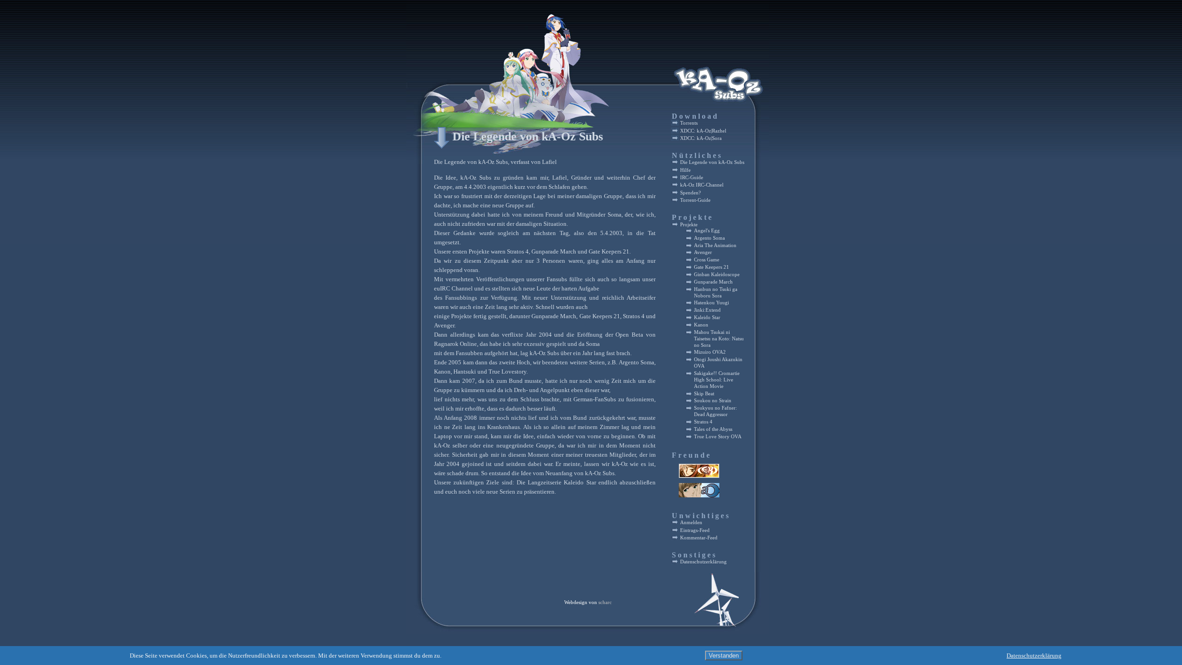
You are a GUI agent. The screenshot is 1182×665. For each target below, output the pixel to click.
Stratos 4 (703, 421)
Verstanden (724, 655)
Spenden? (690, 192)
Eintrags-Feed (695, 530)
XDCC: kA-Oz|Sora (701, 138)
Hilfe (685, 170)
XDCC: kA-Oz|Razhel (703, 130)
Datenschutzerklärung (703, 561)
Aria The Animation (715, 245)
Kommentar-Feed (699, 537)
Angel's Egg (707, 230)
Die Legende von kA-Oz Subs (527, 136)
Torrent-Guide (695, 200)
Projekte (689, 224)
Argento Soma (709, 238)
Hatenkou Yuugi (711, 302)
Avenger (703, 252)
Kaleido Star (707, 317)
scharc (605, 602)
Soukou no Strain (712, 400)
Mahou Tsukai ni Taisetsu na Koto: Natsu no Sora (719, 339)
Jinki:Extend (707, 310)
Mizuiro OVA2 (710, 352)
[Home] (515, 115)
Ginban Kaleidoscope (717, 274)
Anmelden (691, 522)
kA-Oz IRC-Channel (702, 184)
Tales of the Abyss (713, 429)
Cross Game (706, 259)
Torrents (689, 123)
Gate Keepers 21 (711, 267)
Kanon (701, 324)
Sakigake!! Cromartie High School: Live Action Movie (717, 380)
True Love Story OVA (718, 436)
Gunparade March (713, 281)
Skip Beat (704, 393)
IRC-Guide (691, 177)
